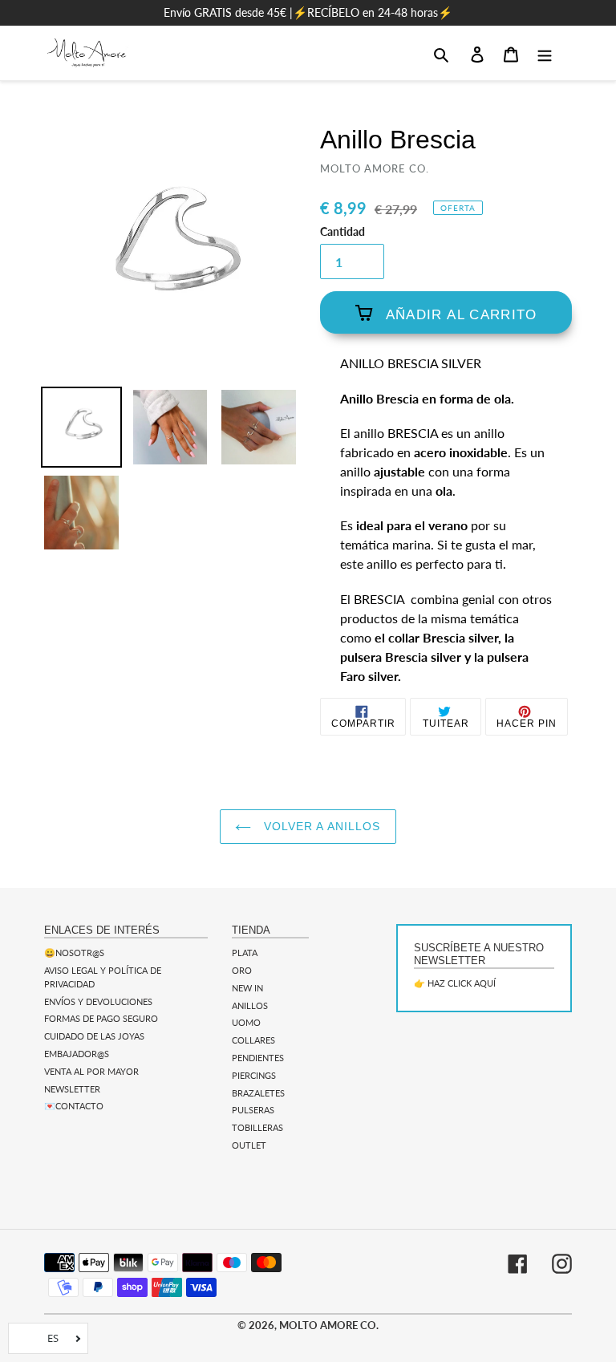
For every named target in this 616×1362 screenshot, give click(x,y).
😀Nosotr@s (74, 952)
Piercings (254, 1075)
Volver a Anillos (319, 826)
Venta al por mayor (91, 1071)
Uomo (246, 1022)
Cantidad (342, 231)
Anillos (250, 1005)
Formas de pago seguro (101, 1018)
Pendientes (258, 1057)
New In (247, 988)
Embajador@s (76, 1053)
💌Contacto (73, 1106)
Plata (244, 952)
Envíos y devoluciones (98, 1001)
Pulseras (253, 1110)
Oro (242, 970)
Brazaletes (258, 1093)
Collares (253, 1040)
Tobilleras (257, 1127)
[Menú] (544, 53)
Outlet (249, 1145)
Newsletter (72, 1089)
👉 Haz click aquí (455, 983)
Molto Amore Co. (329, 1325)
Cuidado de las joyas (94, 1036)
